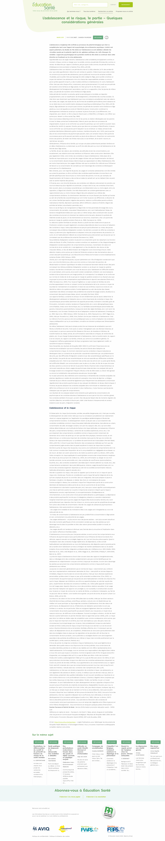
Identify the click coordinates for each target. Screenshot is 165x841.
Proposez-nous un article (124, 11)
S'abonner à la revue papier (70, 797)
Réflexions (98, 37)
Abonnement (125, 4)
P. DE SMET (74, 37)
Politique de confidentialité (40, 836)
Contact (113, 4)
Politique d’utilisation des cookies (60, 836)
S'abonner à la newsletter (96, 797)
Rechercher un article (105, 11)
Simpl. (131, 836)
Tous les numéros (89, 11)
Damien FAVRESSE (84, 37)
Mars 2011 (60, 37)
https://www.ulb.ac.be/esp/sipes (65, 722)
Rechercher (104, 5)
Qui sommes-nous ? (73, 11)
